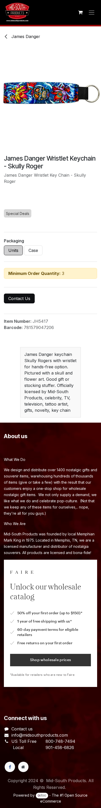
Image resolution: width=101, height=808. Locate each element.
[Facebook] (10, 767)
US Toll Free (24, 741)
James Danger (25, 36)
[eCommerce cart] (80, 12)
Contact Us (19, 298)
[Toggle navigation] (91, 12)
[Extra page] (23, 767)
